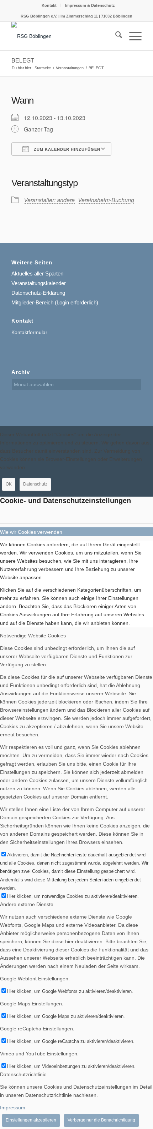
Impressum (12, 1107)
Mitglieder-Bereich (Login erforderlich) (54, 302)
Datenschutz (35, 484)
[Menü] (132, 36)
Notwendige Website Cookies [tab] (33, 635)
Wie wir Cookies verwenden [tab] (31, 532)
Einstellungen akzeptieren (31, 1120)
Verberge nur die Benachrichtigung (101, 1120)
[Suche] (115, 36)
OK (9, 484)
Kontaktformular (29, 332)
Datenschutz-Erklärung (38, 293)
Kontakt (49, 5)
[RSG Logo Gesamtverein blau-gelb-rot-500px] (63, 36)
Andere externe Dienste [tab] (26, 904)
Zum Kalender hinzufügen (66, 149)
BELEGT (22, 61)
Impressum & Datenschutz (90, 5)
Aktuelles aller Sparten (37, 273)
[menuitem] (49, 5)
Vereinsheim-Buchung (106, 200)
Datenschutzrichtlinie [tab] (23, 1074)
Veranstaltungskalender (38, 283)
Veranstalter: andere (49, 200)
